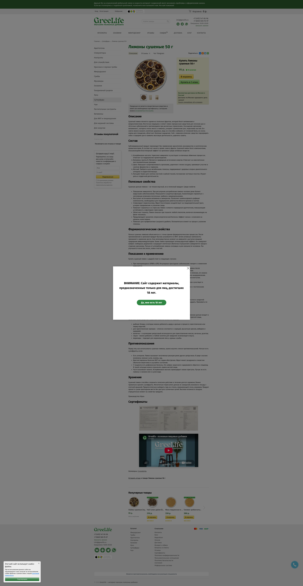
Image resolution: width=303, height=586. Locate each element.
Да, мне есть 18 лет (151, 302)
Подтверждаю (22, 579)
